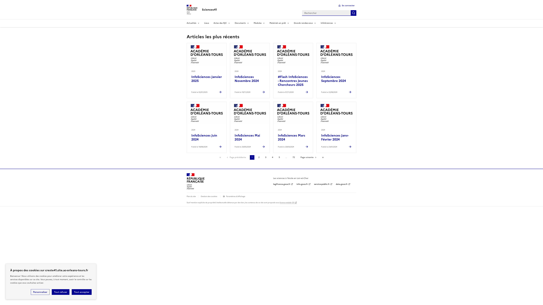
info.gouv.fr (302, 184)
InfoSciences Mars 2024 (291, 137)
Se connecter (348, 5)
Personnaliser (40, 292)
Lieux (206, 23)
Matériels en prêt (278, 23)
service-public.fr (322, 184)
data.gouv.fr (342, 184)
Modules (258, 23)
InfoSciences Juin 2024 (204, 137)
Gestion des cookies (209, 196)
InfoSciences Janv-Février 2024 (335, 137)
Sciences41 (209, 9)
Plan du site (191, 196)
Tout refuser (60, 292)
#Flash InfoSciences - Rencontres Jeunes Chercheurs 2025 (293, 81)
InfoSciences (327, 23)
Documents (240, 23)
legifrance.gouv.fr (281, 184)
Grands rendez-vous (303, 23)
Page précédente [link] (238, 157)
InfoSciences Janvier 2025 (206, 79)
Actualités (191, 23)
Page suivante (306, 157)
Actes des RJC (220, 23)
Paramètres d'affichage (235, 196)
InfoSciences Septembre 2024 (333, 79)
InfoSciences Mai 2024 (247, 137)
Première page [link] (220, 157)
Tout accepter (81, 292)
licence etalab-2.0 (287, 202)
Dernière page (323, 157)
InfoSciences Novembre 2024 (247, 79)
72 (294, 157)
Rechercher (353, 13)
